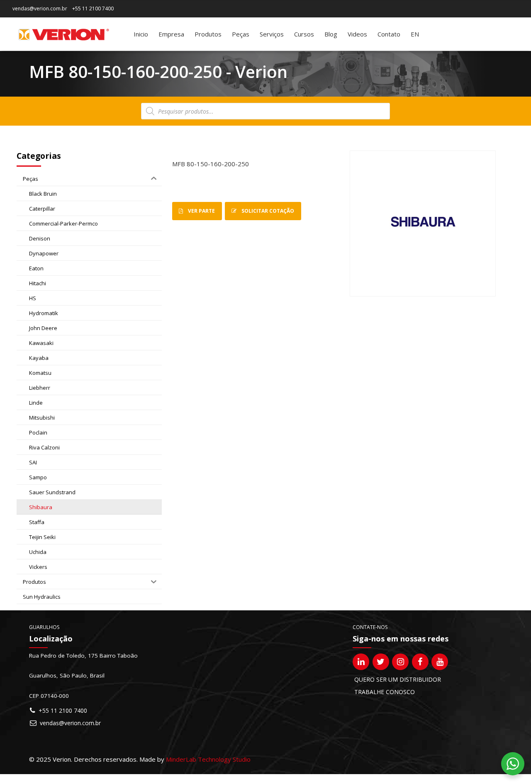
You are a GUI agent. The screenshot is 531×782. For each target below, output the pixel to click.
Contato (389, 34)
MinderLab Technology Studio (208, 759)
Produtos (208, 34)
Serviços (272, 34)
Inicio (141, 34)
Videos (357, 34)
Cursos (304, 34)
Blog (330, 34)
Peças (240, 34)
